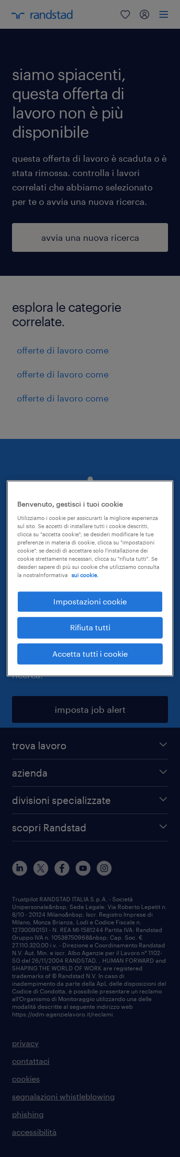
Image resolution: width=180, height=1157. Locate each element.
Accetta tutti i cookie (90, 653)
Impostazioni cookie (90, 601)
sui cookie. (85, 575)
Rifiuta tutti (90, 627)
